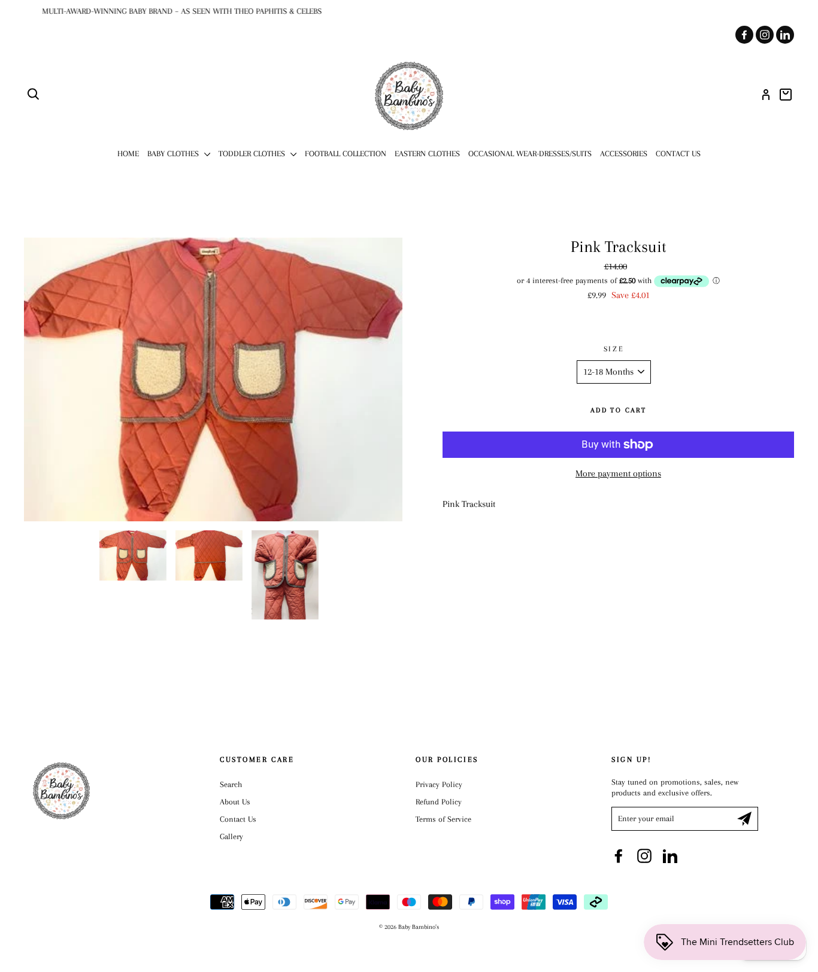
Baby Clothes (174, 153)
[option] (409, 11)
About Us (235, 801)
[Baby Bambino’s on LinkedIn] (670, 856)
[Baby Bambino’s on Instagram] (644, 856)
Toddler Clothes (253, 153)
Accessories (623, 153)
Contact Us (678, 153)
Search (231, 784)
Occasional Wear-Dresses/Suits (530, 153)
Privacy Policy (439, 784)
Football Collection (345, 153)
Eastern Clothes (427, 153)
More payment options (618, 473)
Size (614, 349)
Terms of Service (443, 819)
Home (128, 153)
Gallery (231, 836)
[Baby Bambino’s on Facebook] (618, 856)
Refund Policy (439, 801)
